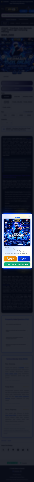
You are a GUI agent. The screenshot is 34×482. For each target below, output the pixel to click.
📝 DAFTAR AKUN (10, 258)
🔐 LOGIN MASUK (24, 258)
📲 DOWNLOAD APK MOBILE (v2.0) (17, 264)
